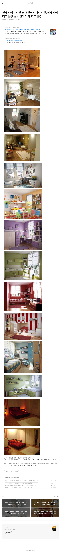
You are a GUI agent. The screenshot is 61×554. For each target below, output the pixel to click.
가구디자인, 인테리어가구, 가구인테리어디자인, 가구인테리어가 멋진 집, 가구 (18, 483)
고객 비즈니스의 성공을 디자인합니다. (15, 42)
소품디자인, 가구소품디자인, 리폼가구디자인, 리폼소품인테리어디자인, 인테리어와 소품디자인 (20, 480)
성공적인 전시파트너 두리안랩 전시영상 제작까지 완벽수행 (23, 29)
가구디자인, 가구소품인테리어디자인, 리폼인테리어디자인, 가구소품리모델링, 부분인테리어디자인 (21, 482)
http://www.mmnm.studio (11, 38)
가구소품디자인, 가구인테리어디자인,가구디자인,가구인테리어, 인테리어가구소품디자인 (19, 485)
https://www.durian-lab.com (12, 27)
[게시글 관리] (11, 471)
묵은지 (6, 527)
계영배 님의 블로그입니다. (10, 529)
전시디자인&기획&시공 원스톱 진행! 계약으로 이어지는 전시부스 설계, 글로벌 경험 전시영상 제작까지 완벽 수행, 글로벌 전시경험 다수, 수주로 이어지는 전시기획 (25, 32)
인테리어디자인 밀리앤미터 (13, 40)
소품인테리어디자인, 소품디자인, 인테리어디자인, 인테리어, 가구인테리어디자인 (18, 487)
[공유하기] (9, 471)
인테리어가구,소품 (8, 477)
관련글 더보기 (56, 496)
